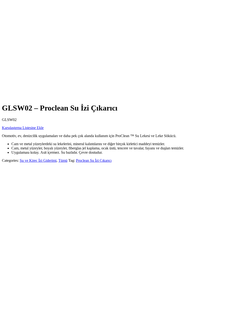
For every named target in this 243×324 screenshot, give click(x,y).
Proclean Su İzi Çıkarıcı (94, 160)
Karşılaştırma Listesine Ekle (23, 128)
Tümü (62, 160)
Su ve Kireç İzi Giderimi (38, 160)
